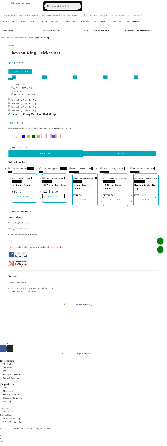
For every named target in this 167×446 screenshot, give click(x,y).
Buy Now (119, 153)
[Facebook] (3, 348)
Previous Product (20, 84)
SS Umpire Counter (23, 185)
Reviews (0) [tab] (26, 211)
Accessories (19, 37)
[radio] (24, 136)
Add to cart (45, 153)
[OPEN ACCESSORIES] (106, 21)
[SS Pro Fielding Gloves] (21, 87)
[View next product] (23, 91)
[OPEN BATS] (8, 21)
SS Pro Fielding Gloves (54, 185)
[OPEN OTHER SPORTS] (140, 21)
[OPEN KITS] (26, 21)
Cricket (10, 37)
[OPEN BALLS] (18, 21)
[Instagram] (10, 348)
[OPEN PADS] (48, 21)
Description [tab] (16, 211)
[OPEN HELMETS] (39, 21)
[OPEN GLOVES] (59, 21)
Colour (13, 137)
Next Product (16, 91)
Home (2, 37)
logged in (21, 291)
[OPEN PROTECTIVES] (122, 21)
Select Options (20, 71)
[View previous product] (11, 84)
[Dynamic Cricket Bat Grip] (23, 94)
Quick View (110, 181)
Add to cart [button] (23, 196)
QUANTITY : (15, 148)
